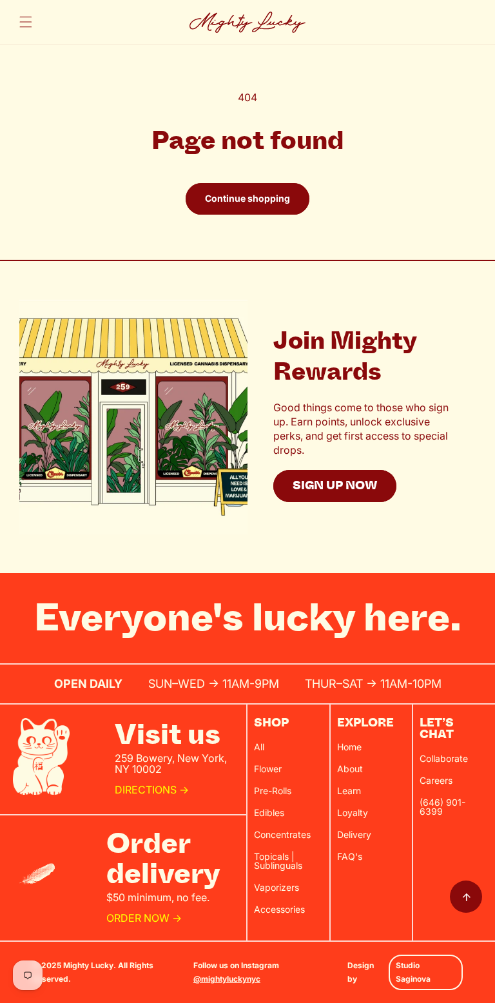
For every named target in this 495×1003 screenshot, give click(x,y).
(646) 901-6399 (442, 807)
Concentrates (282, 834)
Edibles (269, 812)
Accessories (279, 909)
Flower (268, 768)
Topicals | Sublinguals (278, 861)
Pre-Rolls (272, 790)
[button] (26, 22)
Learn (349, 790)
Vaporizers (276, 887)
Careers (436, 780)
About (350, 768)
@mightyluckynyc (226, 979)
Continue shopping (247, 198)
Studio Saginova (413, 972)
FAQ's (349, 856)
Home (349, 746)
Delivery (354, 834)
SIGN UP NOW (335, 486)
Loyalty (352, 812)
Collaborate (444, 758)
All (259, 746)
